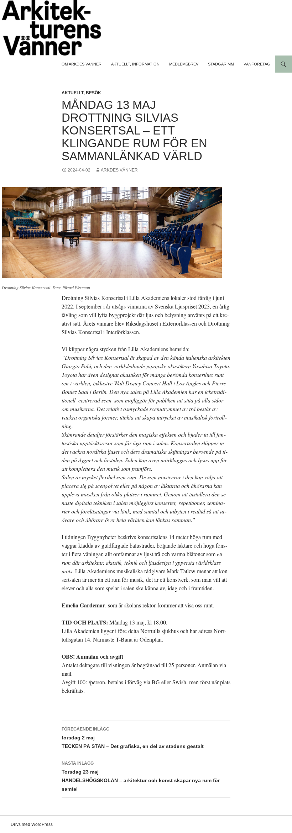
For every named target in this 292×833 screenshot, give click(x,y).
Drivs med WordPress (32, 824)
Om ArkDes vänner (81, 64)
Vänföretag (257, 64)
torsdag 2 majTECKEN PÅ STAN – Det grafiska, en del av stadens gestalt (133, 738)
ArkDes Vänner (119, 170)
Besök (93, 92)
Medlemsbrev (183, 64)
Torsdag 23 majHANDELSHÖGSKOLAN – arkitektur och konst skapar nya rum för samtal (141, 776)
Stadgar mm (221, 64)
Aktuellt (73, 92)
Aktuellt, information (135, 64)
